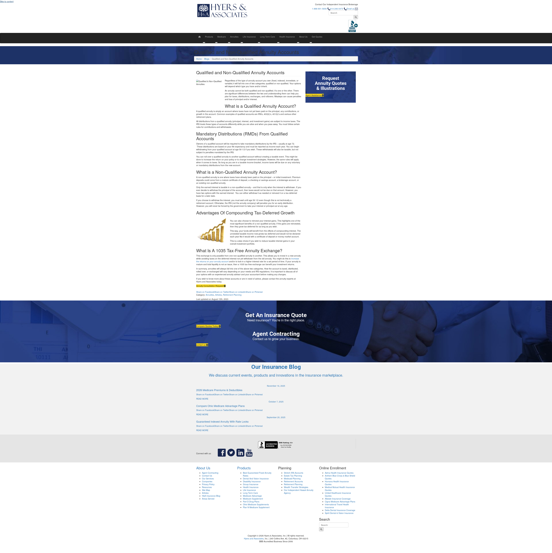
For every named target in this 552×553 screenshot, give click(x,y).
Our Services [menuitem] (208, 478)
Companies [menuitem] (207, 481)
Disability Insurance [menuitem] (252, 481)
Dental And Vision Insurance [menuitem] (256, 478)
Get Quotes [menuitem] (317, 36)
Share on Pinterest (254, 291)
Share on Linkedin (237, 291)
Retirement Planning (232, 294)
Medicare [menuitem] (221, 36)
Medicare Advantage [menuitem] (252, 495)
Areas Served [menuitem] (208, 498)
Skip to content (7, 1)
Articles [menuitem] (205, 492)
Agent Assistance (313, 95)
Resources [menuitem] (207, 487)
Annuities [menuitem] (234, 36)
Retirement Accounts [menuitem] (293, 481)
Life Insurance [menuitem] (249, 36)
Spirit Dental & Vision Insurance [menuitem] (339, 513)
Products (244, 467)
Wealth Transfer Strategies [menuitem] (296, 487)
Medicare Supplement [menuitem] (253, 498)
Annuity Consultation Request (210, 285)
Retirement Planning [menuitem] (293, 484)
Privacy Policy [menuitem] (208, 484)
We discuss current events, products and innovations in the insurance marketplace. (276, 375)
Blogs (206, 58)
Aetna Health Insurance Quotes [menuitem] (339, 472)
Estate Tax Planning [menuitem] (293, 475)
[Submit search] (356, 17)
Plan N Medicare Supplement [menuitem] (256, 507)
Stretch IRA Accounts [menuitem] (293, 472)
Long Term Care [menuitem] (267, 36)
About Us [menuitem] (303, 36)
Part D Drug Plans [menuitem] (251, 501)
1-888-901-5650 (319, 8)
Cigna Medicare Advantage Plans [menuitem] (340, 501)
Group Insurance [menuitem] (250, 484)
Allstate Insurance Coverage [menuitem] (338, 498)
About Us (203, 467)
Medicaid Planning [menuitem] (292, 478)
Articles (218, 294)
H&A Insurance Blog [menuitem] (211, 495)
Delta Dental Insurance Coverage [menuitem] (340, 510)
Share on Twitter (221, 291)
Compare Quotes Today (207, 326)
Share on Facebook (205, 291)
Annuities (210, 294)
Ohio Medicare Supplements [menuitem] (256, 504)
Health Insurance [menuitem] (287, 36)
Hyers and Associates (254, 538)
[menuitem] (199, 36)
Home (199, 58)
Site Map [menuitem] (206, 490)
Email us (351, 8)
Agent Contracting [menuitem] (210, 472)
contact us (201, 344)
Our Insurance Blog (276, 366)
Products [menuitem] (209, 36)
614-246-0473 (337, 8)
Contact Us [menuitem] (207, 475)
